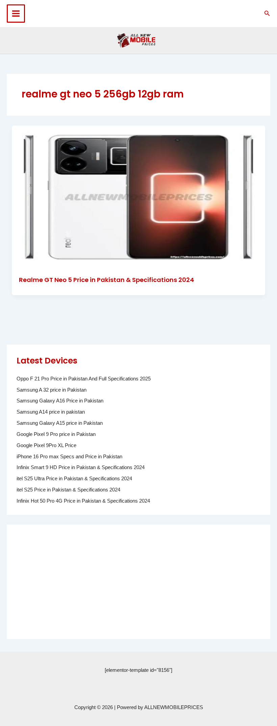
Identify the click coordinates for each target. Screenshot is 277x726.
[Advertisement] (138, 581)
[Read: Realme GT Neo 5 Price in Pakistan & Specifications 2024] (139, 196)
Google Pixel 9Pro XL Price (46, 445)
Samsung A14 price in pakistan (51, 412)
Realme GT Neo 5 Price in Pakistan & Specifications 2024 (106, 280)
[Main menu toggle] (16, 13)
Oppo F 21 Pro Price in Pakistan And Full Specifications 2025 (84, 378)
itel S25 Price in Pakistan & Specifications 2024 (68, 489)
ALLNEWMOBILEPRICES (173, 707)
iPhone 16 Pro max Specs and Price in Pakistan (69, 456)
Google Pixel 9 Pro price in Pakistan (56, 434)
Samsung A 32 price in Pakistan (51, 390)
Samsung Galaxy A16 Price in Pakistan (60, 400)
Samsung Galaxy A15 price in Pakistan (60, 423)
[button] (267, 13)
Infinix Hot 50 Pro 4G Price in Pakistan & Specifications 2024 (83, 501)
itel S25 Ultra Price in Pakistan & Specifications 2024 (74, 478)
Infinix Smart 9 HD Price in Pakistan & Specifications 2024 (81, 467)
